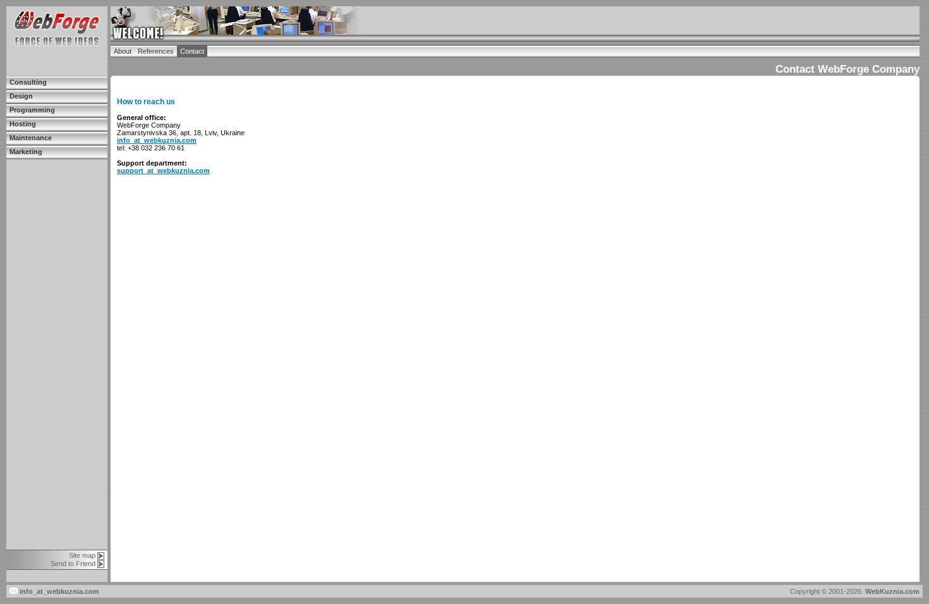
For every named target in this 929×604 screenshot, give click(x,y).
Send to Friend (73, 563)
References (156, 51)
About (122, 51)
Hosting (22, 124)
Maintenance (30, 138)
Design (21, 96)
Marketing (25, 151)
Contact (192, 51)
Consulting (28, 82)
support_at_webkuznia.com (163, 170)
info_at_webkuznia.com (157, 140)
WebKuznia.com (892, 591)
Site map (82, 555)
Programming (32, 110)
